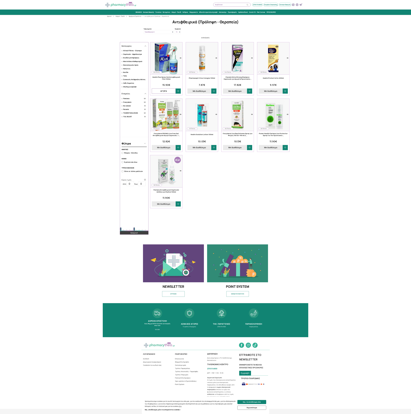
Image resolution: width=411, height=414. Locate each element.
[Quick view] (180, 57)
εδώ (180, 406)
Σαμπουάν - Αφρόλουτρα (132, 54)
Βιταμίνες (166, 12)
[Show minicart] (301, 5)
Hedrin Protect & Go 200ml (273, 78)
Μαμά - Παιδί (176, 12)
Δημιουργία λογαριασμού (152, 362)
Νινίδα (125, 72)
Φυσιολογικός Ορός (130, 65)
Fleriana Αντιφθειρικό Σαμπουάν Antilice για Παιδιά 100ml (166, 191)
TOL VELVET (134, 117)
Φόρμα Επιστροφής (182, 362)
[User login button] (297, 5)
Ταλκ (125, 76)
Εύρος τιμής (126, 180)
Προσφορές (232, 12)
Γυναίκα (158, 12)
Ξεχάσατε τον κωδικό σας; (152, 365)
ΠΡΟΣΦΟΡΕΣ (271, 12)
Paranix (134, 109)
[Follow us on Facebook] (241, 345)
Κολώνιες (126, 69)
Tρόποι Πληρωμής (181, 375)
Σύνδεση (146, 359)
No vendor (134, 106)
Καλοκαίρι (223, 12)
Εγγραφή (245, 373)
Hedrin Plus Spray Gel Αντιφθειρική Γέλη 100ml (166, 78)
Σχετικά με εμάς (180, 365)
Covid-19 (252, 12)
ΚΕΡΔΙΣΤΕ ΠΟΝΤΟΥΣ (237, 294)
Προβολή (178, 29)
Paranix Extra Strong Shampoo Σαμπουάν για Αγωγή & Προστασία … (237, 78)
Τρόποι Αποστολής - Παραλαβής (186, 371)
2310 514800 (257, 5)
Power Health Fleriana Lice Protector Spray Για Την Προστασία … (273, 134)
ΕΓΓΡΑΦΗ (173, 294)
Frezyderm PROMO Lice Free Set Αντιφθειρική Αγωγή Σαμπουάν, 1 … (166, 134)
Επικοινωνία (179, 359)
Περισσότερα (252, 408)
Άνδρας (185, 12)
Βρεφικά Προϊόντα (135, 16)
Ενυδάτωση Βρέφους (131, 58)
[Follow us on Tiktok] (255, 345)
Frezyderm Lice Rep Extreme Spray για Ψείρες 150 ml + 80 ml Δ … (237, 134)
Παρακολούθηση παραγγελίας (254, 320)
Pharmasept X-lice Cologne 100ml (202, 78)
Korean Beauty (285, 5)
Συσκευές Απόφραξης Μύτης (134, 79)
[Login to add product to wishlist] (178, 91)
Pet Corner (261, 12)
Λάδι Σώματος (128, 83)
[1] (145, 179)
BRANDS (139, 12)
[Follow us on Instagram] (248, 345)
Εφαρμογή (134, 233)
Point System (179, 384)
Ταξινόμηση (148, 29)
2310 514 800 (222, 320)
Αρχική (109, 16)
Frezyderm (134, 102)
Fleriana (134, 98)
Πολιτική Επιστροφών (183, 378)
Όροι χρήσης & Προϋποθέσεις (186, 381)
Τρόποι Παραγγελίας (182, 368)
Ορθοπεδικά (243, 12)
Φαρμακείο (193, 12)
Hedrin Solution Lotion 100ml (202, 134)
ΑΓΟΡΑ (163, 91)
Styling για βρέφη (130, 87)
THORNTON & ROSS (134, 113)
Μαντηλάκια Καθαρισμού (132, 61)
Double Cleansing (270, 5)
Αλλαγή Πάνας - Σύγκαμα (132, 51)
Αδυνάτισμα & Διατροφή (208, 12)
